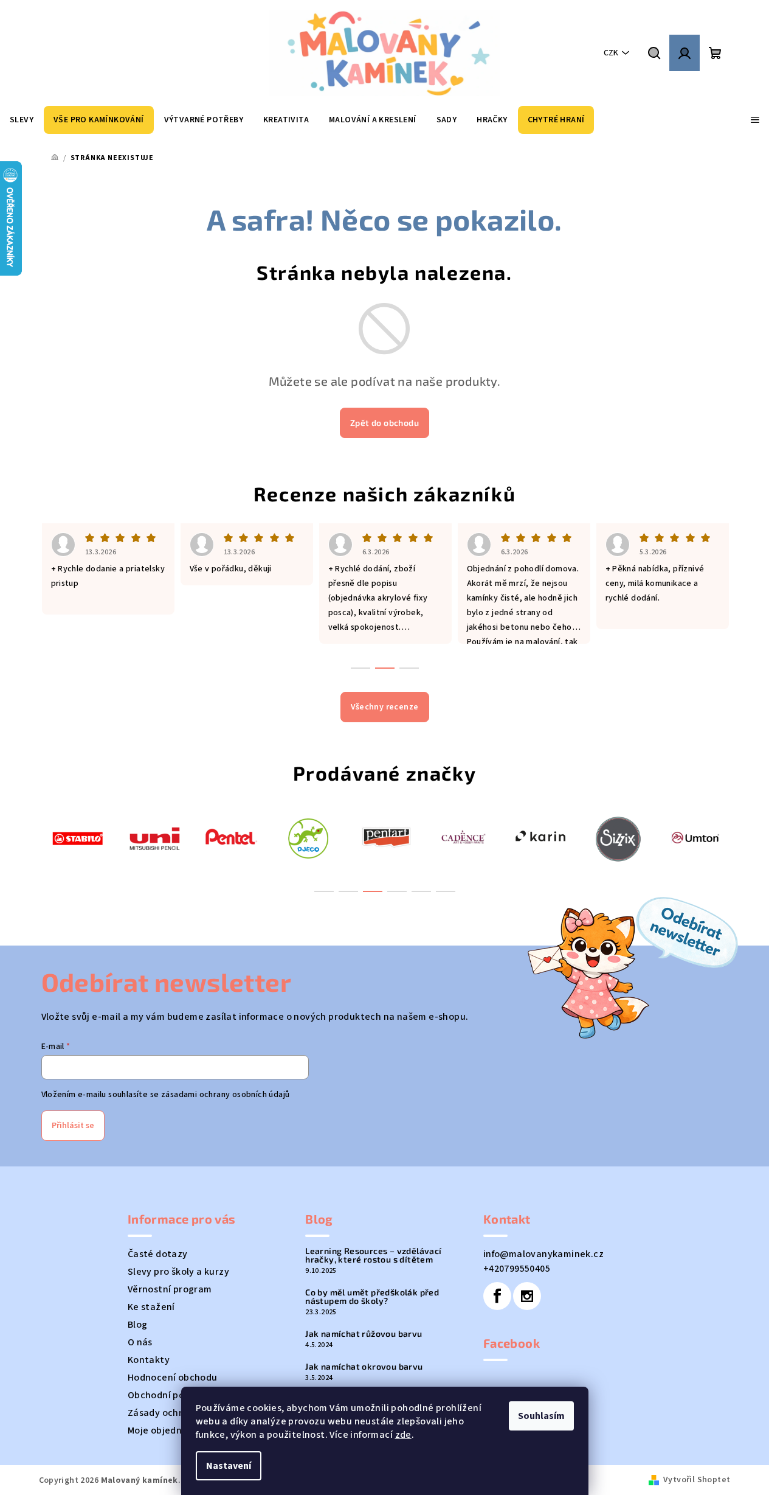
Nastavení (228, 1465)
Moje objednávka (166, 1430)
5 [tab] (421, 891)
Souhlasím (541, 1416)
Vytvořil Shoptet (696, 1480)
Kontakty (149, 1360)
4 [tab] (397, 891)
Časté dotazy (158, 1254)
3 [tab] (372, 891)
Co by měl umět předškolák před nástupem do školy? (372, 1296)
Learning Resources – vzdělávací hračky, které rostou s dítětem (373, 1255)
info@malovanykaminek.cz (543, 1254)
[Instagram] (527, 1296)
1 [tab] (324, 891)
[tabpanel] (77, 837)
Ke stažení (151, 1307)
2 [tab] (348, 891)
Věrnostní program (170, 1289)
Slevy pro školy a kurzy (178, 1271)
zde (403, 1434)
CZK (611, 53)
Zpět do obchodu (384, 422)
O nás (140, 1342)
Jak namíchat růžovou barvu (363, 1333)
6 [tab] (445, 891)
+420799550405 (516, 1268)
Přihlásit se (73, 1126)
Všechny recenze (385, 707)
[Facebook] (497, 1296)
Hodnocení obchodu (173, 1377)
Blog (138, 1324)
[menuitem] (21, 120)
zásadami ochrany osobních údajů (225, 1095)
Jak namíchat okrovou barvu (363, 1366)
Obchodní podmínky (172, 1395)
